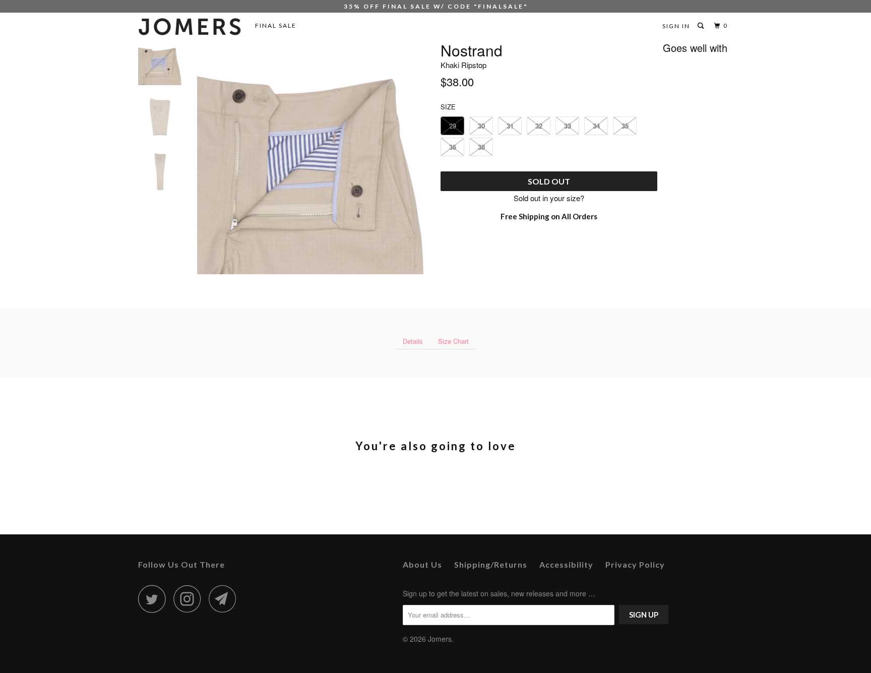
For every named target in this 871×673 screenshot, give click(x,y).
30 (481, 126)
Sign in (676, 26)
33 (567, 126)
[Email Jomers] (225, 599)
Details (413, 341)
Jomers (440, 639)
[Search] (702, 26)
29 (452, 126)
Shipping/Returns (490, 564)
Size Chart (453, 341)
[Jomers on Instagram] (190, 599)
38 (481, 147)
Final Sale (275, 25)
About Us (422, 564)
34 (596, 126)
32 (538, 126)
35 (625, 126)
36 (452, 147)
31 (510, 126)
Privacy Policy (635, 564)
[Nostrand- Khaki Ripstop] (313, 158)
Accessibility (566, 564)
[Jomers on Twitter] (154, 599)
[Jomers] (189, 26)
